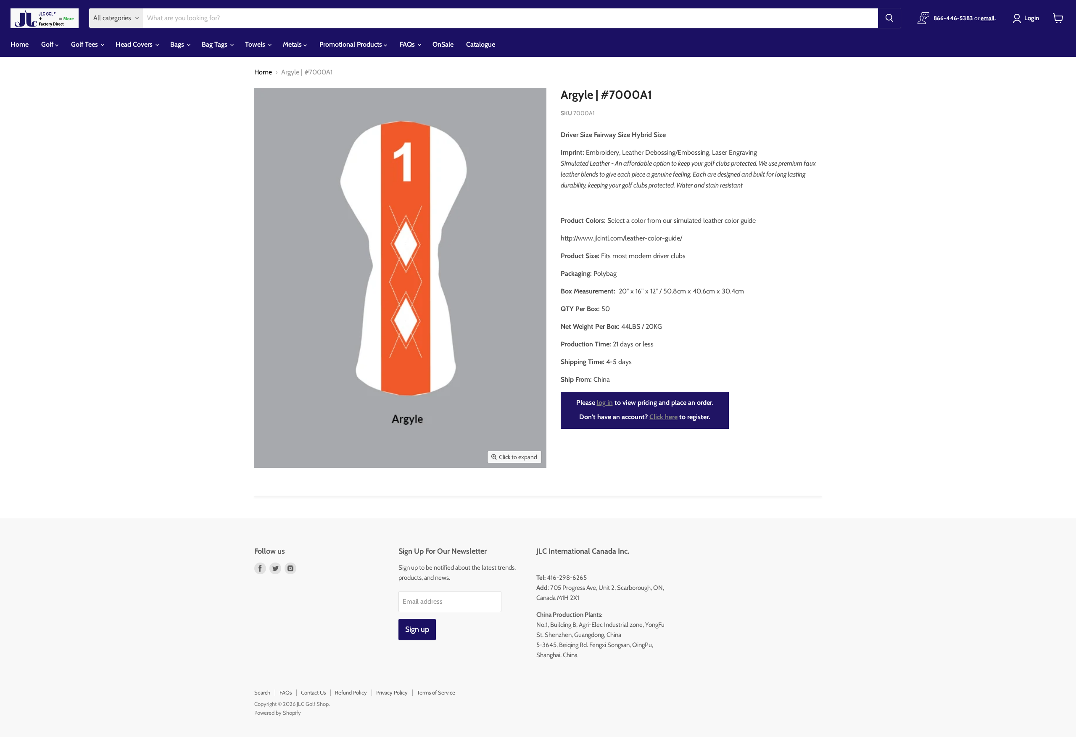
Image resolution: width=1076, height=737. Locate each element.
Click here (663, 417)
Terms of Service (436, 692)
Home (20, 44)
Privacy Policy (392, 692)
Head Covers (135, 44)
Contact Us (313, 692)
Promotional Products (351, 44)
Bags (178, 44)
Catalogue (480, 44)
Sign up (417, 629)
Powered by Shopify (277, 712)
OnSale (443, 44)
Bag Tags (215, 44)
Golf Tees (85, 44)
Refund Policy (351, 692)
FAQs (408, 44)
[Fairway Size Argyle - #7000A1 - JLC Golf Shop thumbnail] (266, 492)
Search (262, 692)
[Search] (889, 18)
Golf (48, 44)
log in (605, 403)
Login (1031, 18)
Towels (256, 44)
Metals (293, 44)
